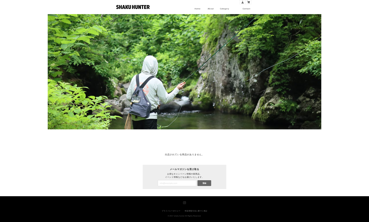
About (211, 9)
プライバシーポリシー (171, 211)
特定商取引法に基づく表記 (196, 211)
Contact (246, 9)
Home (197, 9)
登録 (204, 183)
